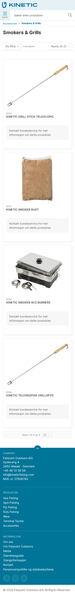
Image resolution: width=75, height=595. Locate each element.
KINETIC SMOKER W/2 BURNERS (28, 302)
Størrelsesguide (13, 555)
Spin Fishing (11, 502)
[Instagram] (15, 578)
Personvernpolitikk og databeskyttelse (28, 569)
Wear (6, 516)
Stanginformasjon (14, 560)
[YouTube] (24, 578)
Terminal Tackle (13, 521)
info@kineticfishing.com (18, 474)
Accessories (10, 23)
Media (7, 551)
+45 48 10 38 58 (14, 470)
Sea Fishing (10, 498)
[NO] (19, 5)
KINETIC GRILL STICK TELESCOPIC (30, 116)
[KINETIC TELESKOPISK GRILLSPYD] (37, 364)
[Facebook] (6, 578)
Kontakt (8, 564)
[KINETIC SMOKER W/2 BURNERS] (37, 271)
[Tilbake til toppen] (37, 449)
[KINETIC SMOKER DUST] (37, 178)
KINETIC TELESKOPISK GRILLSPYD (30, 395)
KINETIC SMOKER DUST (22, 209)
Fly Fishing (10, 507)
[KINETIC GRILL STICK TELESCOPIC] (37, 85)
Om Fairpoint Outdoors (18, 546)
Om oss (8, 541)
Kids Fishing (11, 511)
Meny (5, 17)
